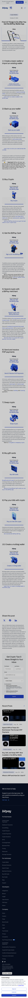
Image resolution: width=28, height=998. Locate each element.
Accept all (14, 995)
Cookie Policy (21, 985)
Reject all (14, 989)
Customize (14, 992)
